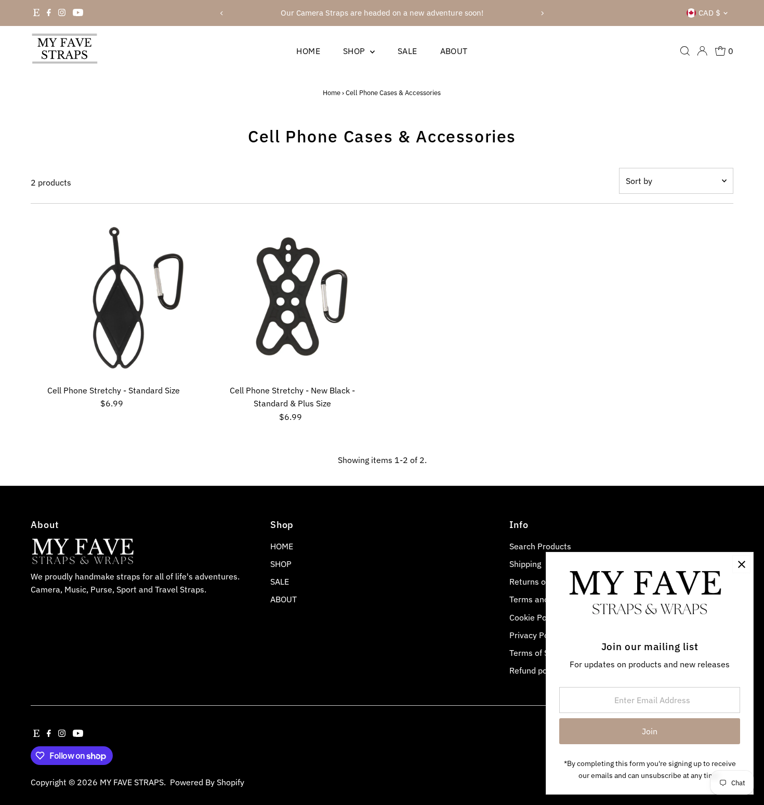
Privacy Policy (535, 635)
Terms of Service (540, 653)
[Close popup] (741, 564)
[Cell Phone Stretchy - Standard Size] (113, 297)
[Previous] (222, 13)
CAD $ (709, 13)
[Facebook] (49, 13)
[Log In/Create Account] (702, 51)
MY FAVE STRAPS (132, 782)
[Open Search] (685, 51)
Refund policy (534, 670)
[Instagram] (62, 13)
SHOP (355, 51)
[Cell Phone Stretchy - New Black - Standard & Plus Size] (292, 297)
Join (649, 731)
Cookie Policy (534, 617)
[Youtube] (78, 13)
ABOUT (454, 51)
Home (331, 92)
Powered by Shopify (207, 782)
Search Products (540, 546)
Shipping (525, 564)
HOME (308, 51)
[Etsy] (36, 13)
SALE (407, 51)
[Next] (542, 13)
